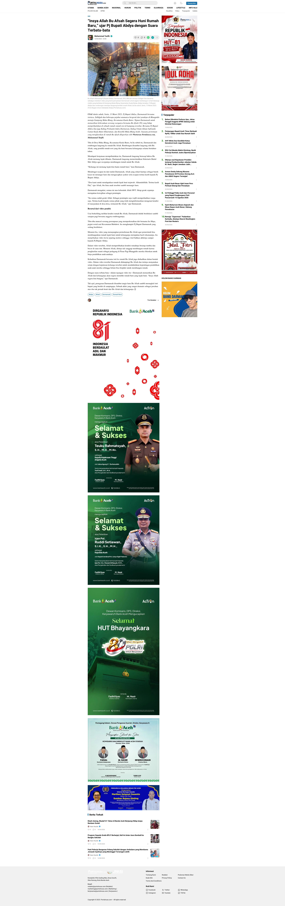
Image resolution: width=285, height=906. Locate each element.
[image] (155, 824)
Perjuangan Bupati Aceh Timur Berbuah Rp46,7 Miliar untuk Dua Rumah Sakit (181, 132)
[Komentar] (141, 37)
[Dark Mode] (181, 3)
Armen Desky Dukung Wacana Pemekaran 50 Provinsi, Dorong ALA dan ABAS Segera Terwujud (179, 174)
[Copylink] (152, 37)
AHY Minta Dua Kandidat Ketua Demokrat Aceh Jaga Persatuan (178, 142)
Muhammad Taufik (102, 36)
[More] (157, 37)
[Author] (90, 37)
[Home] (175, 3)
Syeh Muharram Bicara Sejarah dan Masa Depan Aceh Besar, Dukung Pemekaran (179, 207)
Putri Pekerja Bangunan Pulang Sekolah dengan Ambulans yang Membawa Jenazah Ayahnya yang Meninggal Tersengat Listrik (118, 850)
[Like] (135, 37)
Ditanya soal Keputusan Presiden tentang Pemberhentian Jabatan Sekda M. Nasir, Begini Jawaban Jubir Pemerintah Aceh (180, 162)
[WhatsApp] (148, 37)
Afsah (98, 294)
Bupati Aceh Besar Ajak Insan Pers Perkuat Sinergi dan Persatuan (179, 184)
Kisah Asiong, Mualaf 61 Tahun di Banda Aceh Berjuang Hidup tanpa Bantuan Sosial (115, 822)
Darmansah (106, 294)
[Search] (124, 3)
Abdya (91, 294)
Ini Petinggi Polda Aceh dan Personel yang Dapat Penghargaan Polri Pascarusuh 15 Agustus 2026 (180, 195)
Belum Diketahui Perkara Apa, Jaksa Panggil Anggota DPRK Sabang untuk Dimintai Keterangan (180, 121)
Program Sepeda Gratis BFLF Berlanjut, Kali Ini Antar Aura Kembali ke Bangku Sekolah (116, 836)
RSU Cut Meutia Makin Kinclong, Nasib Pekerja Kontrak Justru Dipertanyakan (180, 151)
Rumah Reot (117, 294)
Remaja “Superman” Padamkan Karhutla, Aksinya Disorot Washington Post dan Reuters (180, 219)
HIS (89, 16)
